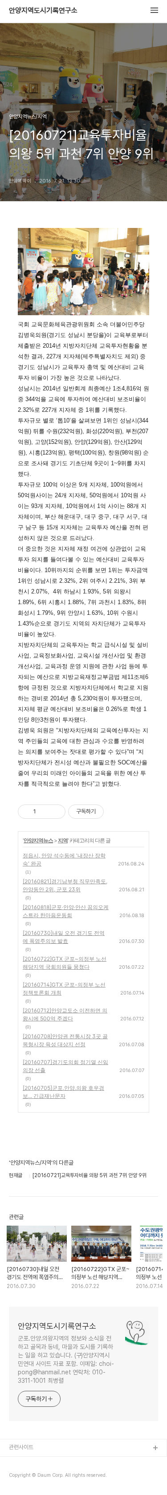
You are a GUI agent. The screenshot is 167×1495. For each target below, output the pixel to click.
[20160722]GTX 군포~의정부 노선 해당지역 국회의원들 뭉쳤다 (64, 962)
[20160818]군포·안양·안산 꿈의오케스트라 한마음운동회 (66, 911)
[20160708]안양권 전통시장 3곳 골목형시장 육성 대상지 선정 (65, 1040)
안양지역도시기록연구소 (43, 11)
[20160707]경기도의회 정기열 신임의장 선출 (65, 1066)
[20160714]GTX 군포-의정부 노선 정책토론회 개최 (64, 988)
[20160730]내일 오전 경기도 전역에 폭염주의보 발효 (64, 937)
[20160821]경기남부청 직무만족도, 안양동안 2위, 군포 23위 (65, 885)
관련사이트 (21, 1447)
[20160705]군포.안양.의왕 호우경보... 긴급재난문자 (63, 1092)
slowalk (19, 1477)
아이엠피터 (21, 1462)
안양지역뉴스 (38, 840)
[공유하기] (44, 811)
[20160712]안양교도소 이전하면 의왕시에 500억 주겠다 (65, 1014)
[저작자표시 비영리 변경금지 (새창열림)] (116, 811)
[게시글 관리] (55, 811)
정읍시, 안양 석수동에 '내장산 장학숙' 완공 (64, 859)
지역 (63, 840)
